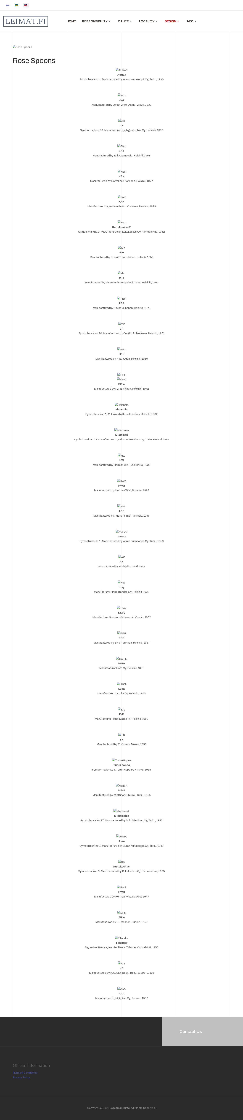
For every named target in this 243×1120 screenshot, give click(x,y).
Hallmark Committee (25, 1072)
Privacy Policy (21, 1077)
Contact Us (190, 1031)
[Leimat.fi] (25, 21)
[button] (97, 21)
